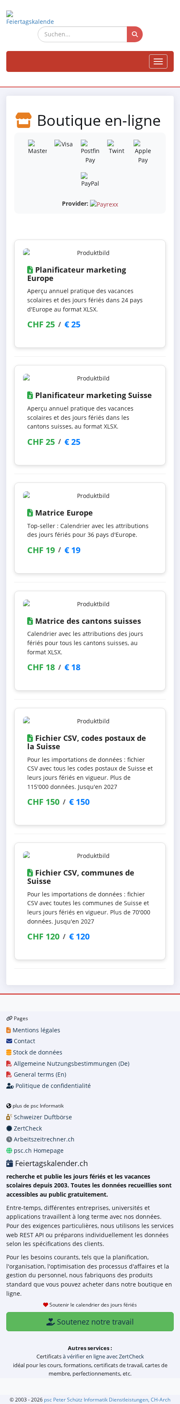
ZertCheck (27, 1128)
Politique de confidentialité (52, 1086)
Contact (23, 1041)
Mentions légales (35, 1030)
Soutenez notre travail (94, 1322)
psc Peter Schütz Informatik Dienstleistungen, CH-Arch (107, 1399)
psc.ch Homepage (38, 1150)
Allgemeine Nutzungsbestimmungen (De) (70, 1063)
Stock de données (36, 1052)
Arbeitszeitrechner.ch (43, 1139)
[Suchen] (135, 34)
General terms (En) (39, 1074)
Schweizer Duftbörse (42, 1117)
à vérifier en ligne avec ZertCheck (103, 1356)
